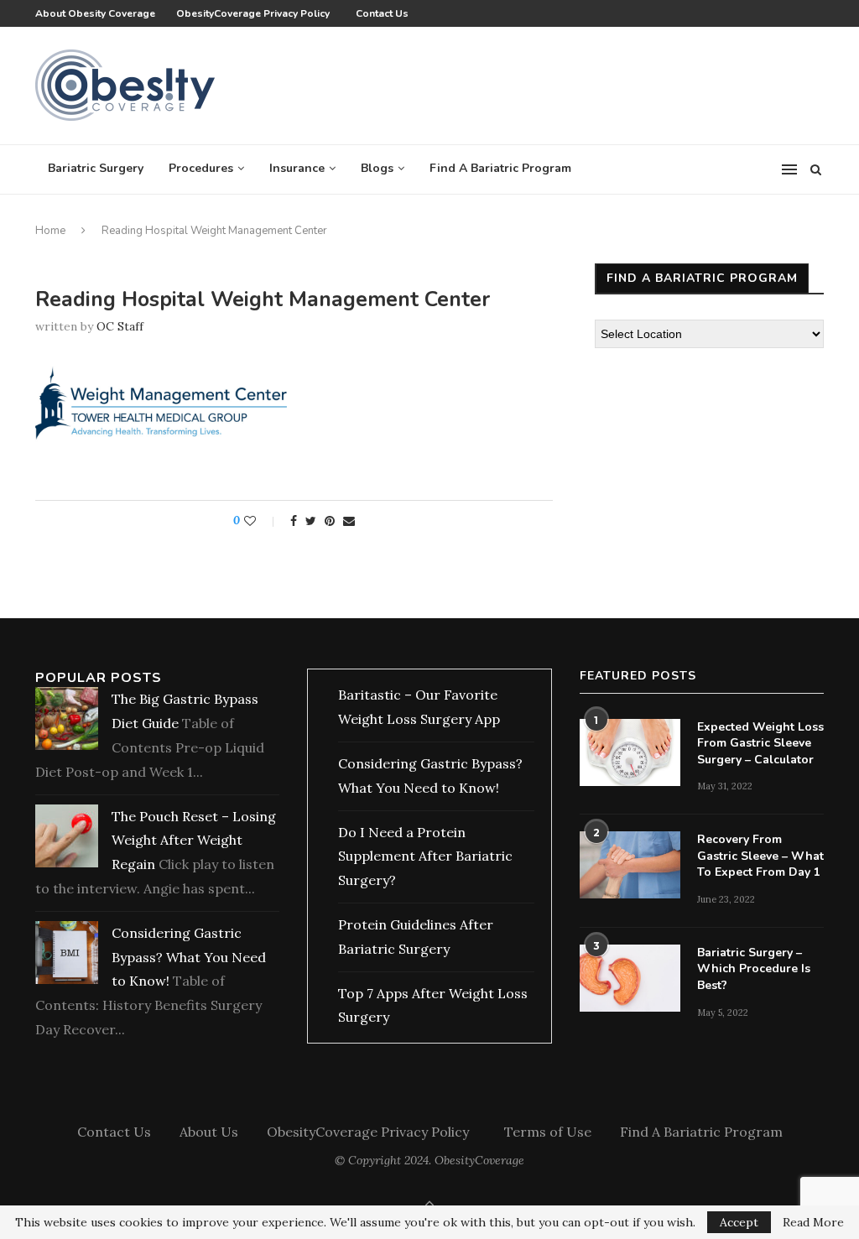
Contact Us (382, 13)
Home (50, 230)
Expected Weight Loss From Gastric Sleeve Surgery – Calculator (760, 743)
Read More (813, 1222)
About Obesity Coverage (95, 13)
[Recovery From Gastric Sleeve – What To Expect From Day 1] (630, 864)
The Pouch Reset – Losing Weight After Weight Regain (194, 840)
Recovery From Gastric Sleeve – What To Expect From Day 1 (760, 855)
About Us (209, 1131)
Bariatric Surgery (95, 168)
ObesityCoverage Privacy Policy (255, 13)
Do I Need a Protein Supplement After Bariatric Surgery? (425, 856)
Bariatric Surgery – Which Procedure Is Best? (753, 969)
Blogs (377, 168)
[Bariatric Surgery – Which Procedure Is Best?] (630, 978)
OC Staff (119, 326)
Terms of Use (547, 1131)
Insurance (297, 168)
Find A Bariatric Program (500, 168)
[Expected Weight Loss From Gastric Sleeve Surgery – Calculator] (630, 752)
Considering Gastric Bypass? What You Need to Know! (189, 957)
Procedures (201, 168)
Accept (739, 1222)
